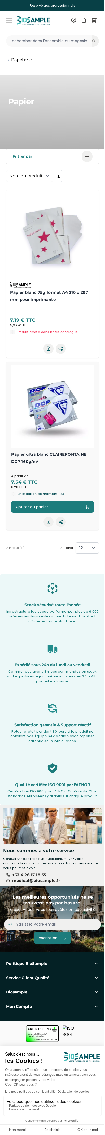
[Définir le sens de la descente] (57, 176)
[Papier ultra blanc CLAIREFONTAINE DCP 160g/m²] (52, 406)
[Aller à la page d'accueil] (41, 20)
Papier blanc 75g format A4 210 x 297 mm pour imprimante (49, 296)
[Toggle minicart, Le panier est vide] (94, 20)
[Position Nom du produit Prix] (29, 176)
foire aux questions (46, 859)
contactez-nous (43, 863)
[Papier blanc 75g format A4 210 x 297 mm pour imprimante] (52, 236)
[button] (52, 156)
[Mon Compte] (73, 20)
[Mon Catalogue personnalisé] (84, 20)
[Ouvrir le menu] (9, 20)
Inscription (48, 937)
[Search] (95, 41)
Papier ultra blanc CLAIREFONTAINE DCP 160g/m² (49, 458)
